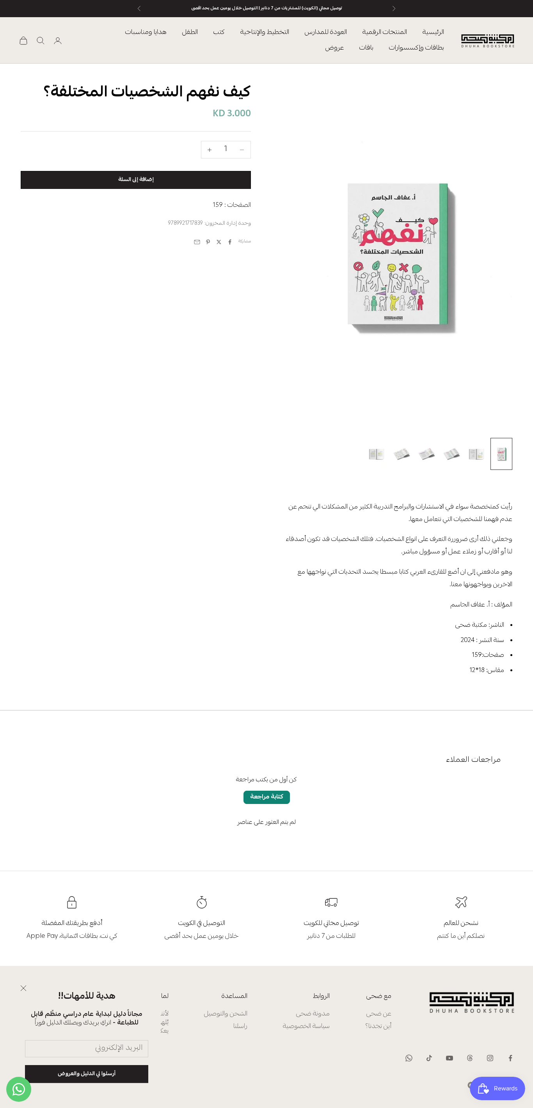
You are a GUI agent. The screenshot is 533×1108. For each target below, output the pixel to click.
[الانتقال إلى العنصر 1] (501, 454)
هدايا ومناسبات (146, 32)
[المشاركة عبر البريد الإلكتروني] (197, 242)
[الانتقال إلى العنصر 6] (376, 454)
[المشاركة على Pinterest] (208, 242)
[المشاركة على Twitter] (219, 242)
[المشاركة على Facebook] (230, 242)
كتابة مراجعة (266, 797)
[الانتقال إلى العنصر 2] (476, 454)
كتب (219, 32)
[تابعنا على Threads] (470, 1058)
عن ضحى (378, 1014)
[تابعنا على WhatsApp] (409, 1058)
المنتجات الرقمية (384, 32)
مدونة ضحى (313, 1014)
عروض (334, 48)
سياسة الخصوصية (306, 1027)
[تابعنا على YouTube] (449, 1058)
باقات (366, 48)
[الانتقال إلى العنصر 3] (451, 454)
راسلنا (240, 1027)
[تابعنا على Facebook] (510, 1058)
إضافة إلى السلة (136, 180)
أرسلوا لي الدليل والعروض (86, 1074)
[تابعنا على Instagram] (490, 1058)
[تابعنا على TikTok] (429, 1058)
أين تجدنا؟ (378, 1027)
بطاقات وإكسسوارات (416, 48)
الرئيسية (433, 32)
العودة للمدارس (326, 32)
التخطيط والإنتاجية (264, 32)
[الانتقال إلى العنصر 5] (401, 454)
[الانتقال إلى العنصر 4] (426, 454)
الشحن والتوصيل (225, 1014)
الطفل (190, 32)
